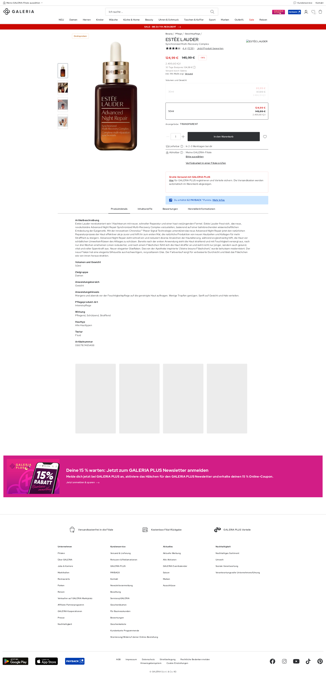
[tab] (115, 96)
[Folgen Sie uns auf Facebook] (272, 661)
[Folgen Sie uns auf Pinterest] (320, 661)
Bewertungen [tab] (170, 208)
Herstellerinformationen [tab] (201, 208)
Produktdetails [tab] (119, 208)
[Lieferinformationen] (182, 146)
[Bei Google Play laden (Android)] (15, 661)
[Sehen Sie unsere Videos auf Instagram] (284, 661)
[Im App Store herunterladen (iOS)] (46, 661)
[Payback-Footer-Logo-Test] (75, 661)
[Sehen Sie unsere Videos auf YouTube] (296, 661)
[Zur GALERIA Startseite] (18, 12)
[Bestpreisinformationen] (194, 67)
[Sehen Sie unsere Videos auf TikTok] (308, 661)
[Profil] (306, 12)
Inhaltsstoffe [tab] (145, 208)
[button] (23, 3)
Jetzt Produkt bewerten (210, 48)
